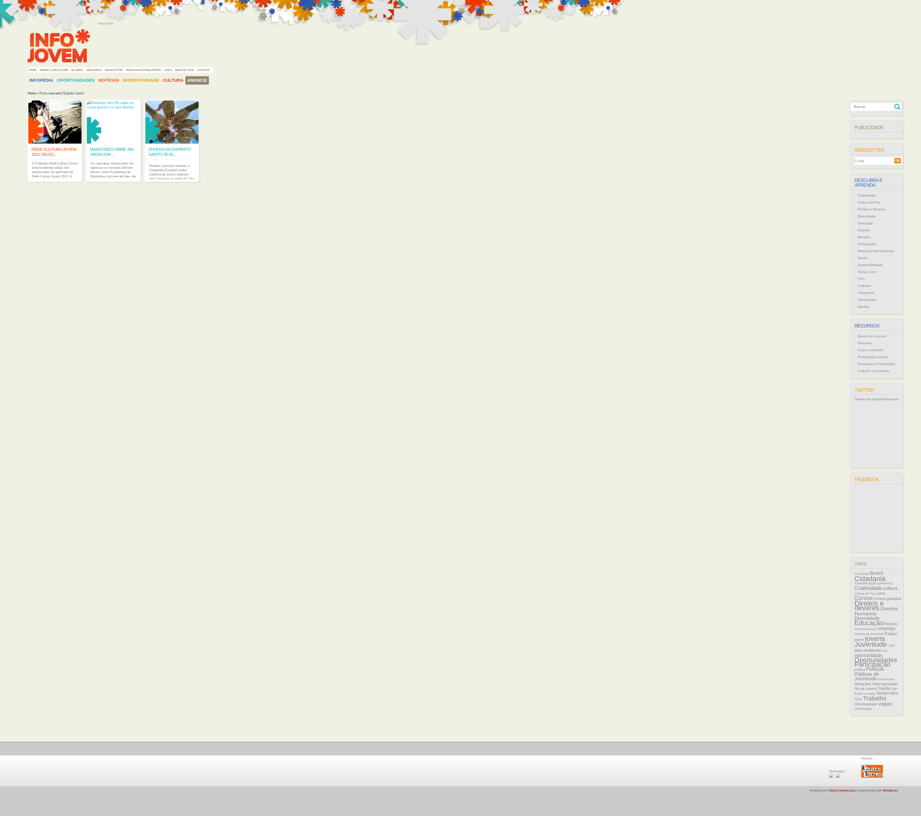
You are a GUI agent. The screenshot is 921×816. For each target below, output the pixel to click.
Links (168, 70)
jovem (859, 640)
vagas (885, 704)
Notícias (109, 80)
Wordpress (890, 790)
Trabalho (864, 286)
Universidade (866, 704)
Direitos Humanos (876, 611)
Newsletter (114, 70)
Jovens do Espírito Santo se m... (169, 152)
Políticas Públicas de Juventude (869, 673)
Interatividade (141, 80)
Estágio (891, 634)
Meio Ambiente (868, 650)
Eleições (891, 624)
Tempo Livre (867, 272)
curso (881, 593)
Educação (865, 223)
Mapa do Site (184, 70)
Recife (890, 679)
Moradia (864, 237)
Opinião (863, 307)
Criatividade (867, 195)
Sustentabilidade (870, 265)
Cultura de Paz (869, 202)
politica (860, 669)
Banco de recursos (872, 336)
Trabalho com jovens (873, 371)
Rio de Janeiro (866, 689)
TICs (861, 279)
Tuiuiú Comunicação (842, 790)
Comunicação (865, 583)
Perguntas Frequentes (143, 70)
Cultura (173, 80)
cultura (890, 588)
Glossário (865, 343)
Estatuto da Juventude (869, 634)
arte (857, 573)
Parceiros (94, 70)
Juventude (871, 644)
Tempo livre (887, 693)
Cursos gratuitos (887, 598)
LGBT (891, 645)
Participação (867, 244)
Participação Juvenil (873, 357)
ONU (885, 650)
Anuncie (197, 80)
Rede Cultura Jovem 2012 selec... (53, 152)
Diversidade (867, 216)
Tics (858, 699)
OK (897, 161)
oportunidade (868, 655)
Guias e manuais (870, 350)
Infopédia (41, 80)
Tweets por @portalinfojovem (877, 399)
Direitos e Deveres (872, 209)
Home (32, 70)
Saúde (863, 258)
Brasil (876, 573)
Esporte (863, 230)
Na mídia (77, 70)
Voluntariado (867, 300)
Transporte (866, 293)
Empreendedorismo (866, 629)
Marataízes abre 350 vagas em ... (112, 152)
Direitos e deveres (869, 606)
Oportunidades (76, 80)
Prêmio (882, 679)
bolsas (864, 574)
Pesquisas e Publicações (876, 364)
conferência (885, 583)
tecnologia (869, 693)
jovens (875, 638)
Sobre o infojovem (54, 70)
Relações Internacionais (876, 251)
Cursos (864, 598)
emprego (886, 628)
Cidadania (870, 579)
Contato (203, 70)
